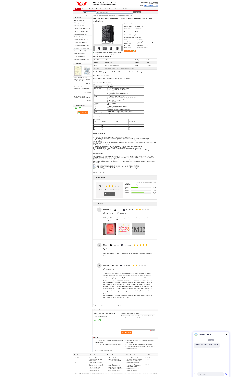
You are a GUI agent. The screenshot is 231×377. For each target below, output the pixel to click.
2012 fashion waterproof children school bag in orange (134, 369)
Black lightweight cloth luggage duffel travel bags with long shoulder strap (96, 359)
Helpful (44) (109, 249)
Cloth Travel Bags (78, 56)
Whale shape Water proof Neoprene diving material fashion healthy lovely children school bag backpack (134, 364)
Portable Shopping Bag (80, 39)
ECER (155, 373)
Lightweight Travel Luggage (81, 28)
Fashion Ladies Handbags (80, 45)
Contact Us (118, 8)
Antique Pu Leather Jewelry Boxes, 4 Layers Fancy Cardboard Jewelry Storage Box (114, 360)
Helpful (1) (123, 213)
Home (77, 8)
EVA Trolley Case (78, 20)
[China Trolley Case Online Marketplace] (157, 5)
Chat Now (151, 3)
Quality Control (108, 8)
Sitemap (147, 364)
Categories (85, 12)
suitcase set (110, 305)
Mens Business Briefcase (80, 48)
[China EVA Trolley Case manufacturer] (83, 3)
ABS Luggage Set (87, 15)
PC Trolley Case (78, 25)
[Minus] (226, 334)
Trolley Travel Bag (78, 53)
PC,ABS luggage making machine (103, 350)
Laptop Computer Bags (79, 31)
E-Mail (147, 362)
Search (138, 12)
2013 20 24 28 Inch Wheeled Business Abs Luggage (139, 344)
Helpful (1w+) (110, 269)
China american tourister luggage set (91, 373)
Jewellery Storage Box (79, 34)
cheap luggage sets (101, 305)
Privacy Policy (77, 373)
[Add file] (195, 374)
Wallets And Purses (79, 51)
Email (156, 3)
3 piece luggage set (118, 305)
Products (84, 8)
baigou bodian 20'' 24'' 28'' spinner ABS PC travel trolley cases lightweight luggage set (96, 364)
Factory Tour (99, 8)
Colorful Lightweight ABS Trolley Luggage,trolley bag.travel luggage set (95, 369)
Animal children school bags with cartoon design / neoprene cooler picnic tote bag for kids (134, 359)
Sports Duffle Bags (78, 37)
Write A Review (109, 194)
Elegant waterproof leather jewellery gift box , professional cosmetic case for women (115, 369)
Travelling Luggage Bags (80, 59)
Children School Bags (79, 42)
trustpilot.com (109, 213)
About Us (91, 8)
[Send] (226, 374)
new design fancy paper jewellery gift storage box (114, 364)
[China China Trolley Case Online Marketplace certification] (77, 75)
